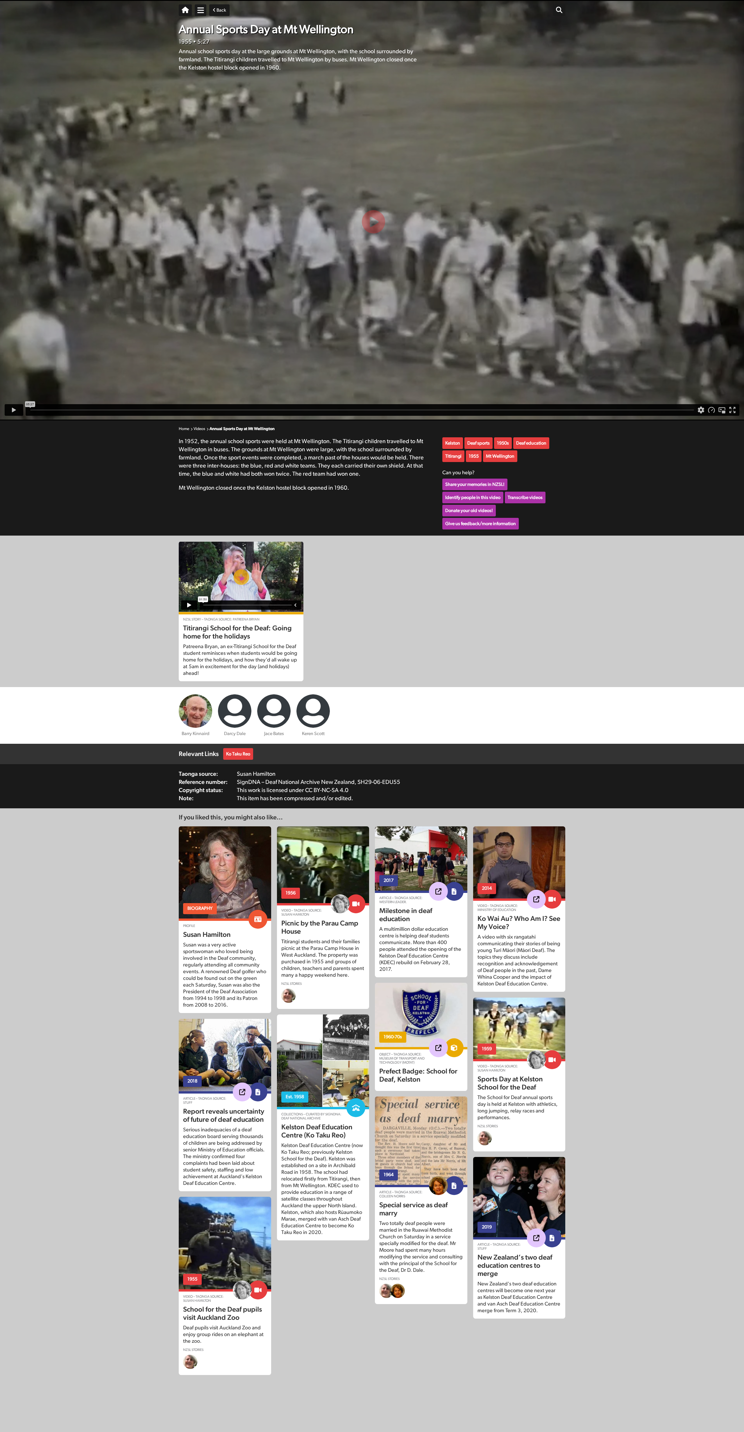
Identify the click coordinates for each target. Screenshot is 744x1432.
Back (221, 10)
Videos (199, 429)
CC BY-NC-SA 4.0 (326, 790)
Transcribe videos (525, 497)
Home (184, 429)
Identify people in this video (472, 497)
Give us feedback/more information (480, 523)
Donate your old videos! (469, 510)
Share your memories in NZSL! (475, 484)
